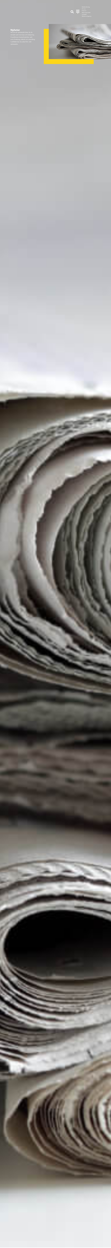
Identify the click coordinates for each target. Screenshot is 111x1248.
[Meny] (77, 11)
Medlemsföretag (86, 7)
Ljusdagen (84, 14)
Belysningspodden (86, 12)
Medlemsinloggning (86, 16)
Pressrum (84, 10)
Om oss (84, 9)
